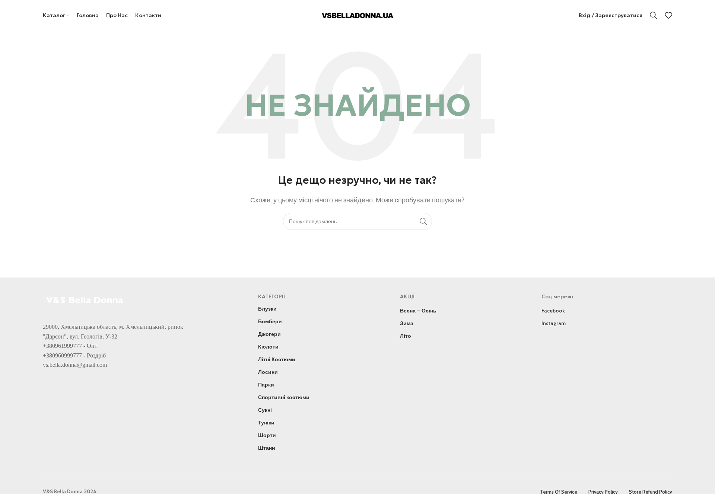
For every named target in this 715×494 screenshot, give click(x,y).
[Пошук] (653, 15)
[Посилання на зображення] (85, 299)
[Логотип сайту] (358, 14)
